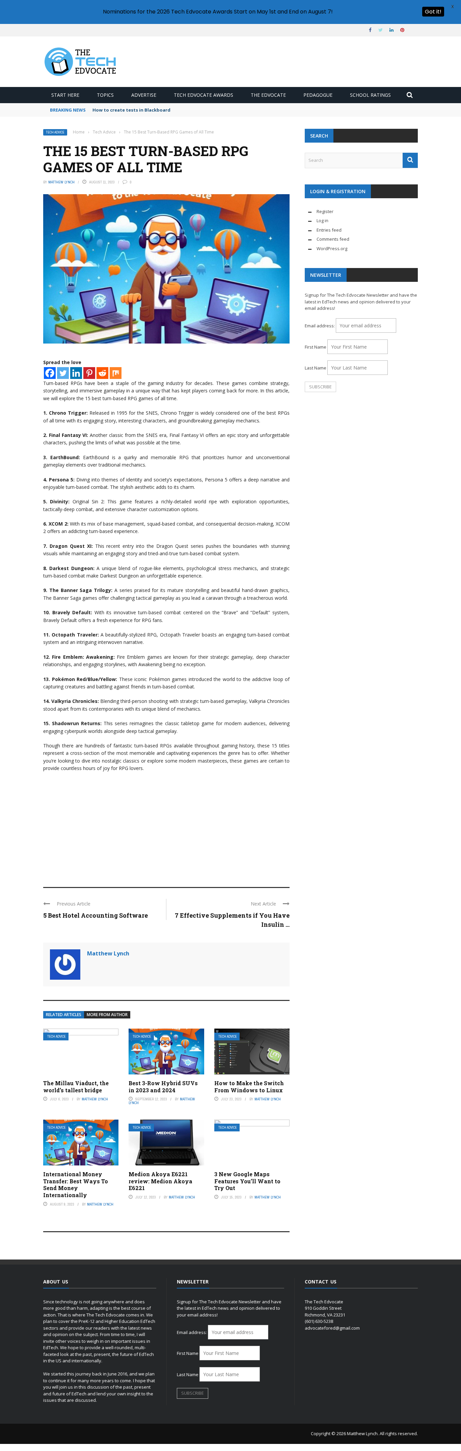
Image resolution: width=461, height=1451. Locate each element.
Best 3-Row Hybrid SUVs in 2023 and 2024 (163, 1086)
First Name (315, 347)
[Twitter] (63, 373)
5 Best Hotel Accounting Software (95, 915)
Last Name (315, 368)
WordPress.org (332, 248)
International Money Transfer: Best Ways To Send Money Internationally (75, 1184)
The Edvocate (268, 95)
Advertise (143, 95)
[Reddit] (102, 373)
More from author (107, 1014)
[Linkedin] (76, 373)
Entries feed (329, 230)
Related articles (63, 1014)
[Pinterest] (89, 373)
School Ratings (370, 95)
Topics (105, 95)
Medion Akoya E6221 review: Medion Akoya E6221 (160, 1181)
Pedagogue (317, 95)
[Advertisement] (166, 826)
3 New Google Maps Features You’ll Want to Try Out (247, 1181)
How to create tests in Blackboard (131, 110)
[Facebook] (50, 373)
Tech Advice (55, 132)
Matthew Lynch (61, 182)
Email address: (320, 326)
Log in (322, 220)
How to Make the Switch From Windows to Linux (249, 1086)
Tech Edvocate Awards (203, 95)
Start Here (65, 95)
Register (325, 211)
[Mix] (115, 373)
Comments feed (333, 239)
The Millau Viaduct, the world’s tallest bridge (76, 1086)
